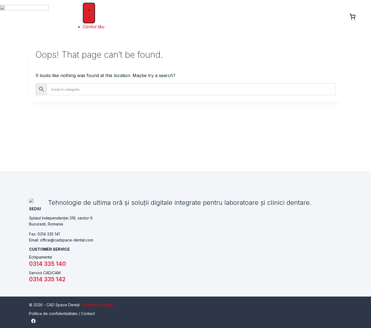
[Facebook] (33, 321)
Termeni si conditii (97, 304)
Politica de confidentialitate (53, 313)
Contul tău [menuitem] (93, 26)
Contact (88, 313)
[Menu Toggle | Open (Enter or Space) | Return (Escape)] (89, 13)
